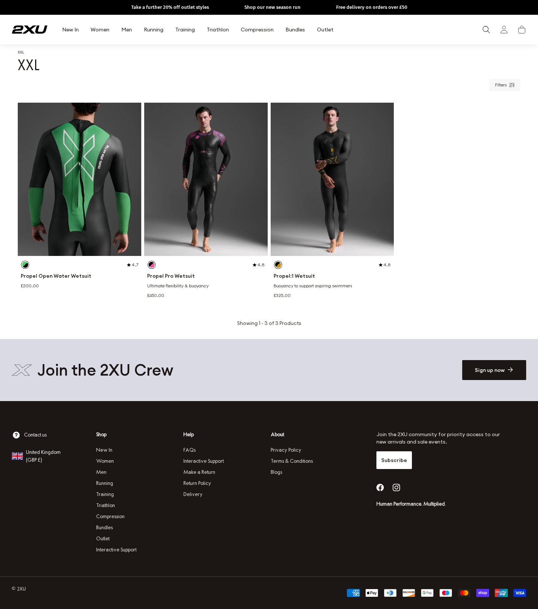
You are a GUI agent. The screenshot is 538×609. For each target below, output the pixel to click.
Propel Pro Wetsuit (171, 276)
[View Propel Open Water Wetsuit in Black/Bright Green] (25, 264)
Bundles (104, 527)
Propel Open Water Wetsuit (56, 276)
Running (104, 483)
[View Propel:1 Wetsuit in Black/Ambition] (278, 264)
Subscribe (394, 460)
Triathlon (105, 505)
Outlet (102, 539)
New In (104, 450)
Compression (110, 516)
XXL (21, 52)
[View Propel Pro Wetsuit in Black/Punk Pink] (151, 264)
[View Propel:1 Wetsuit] (332, 179)
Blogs (276, 472)
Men (101, 472)
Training (105, 494)
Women (105, 461)
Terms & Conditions (292, 461)
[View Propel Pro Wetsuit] (206, 179)
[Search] (486, 29)
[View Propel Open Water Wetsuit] (79, 179)
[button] (521, 29)
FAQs (189, 450)
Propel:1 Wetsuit (294, 276)
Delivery (193, 494)
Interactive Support (116, 550)
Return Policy (197, 483)
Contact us (35, 435)
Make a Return (199, 472)
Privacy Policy (286, 450)
